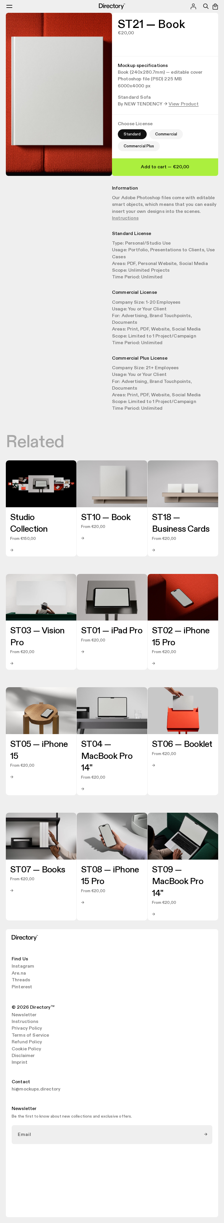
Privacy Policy (27, 1028)
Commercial (166, 134)
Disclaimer (23, 1055)
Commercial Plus (139, 146)
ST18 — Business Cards (181, 523)
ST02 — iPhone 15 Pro (180, 636)
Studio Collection (29, 523)
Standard (132, 134)
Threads (21, 980)
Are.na (19, 973)
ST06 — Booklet (182, 744)
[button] (9, 6)
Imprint (19, 1062)
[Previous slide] (13, 94)
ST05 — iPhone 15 (39, 750)
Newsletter (24, 1015)
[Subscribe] (206, 1134)
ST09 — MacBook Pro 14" (177, 881)
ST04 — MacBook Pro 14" (106, 756)
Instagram (23, 966)
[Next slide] (104, 94)
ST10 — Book (105, 517)
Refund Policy (27, 1042)
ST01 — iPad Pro (111, 631)
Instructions (125, 218)
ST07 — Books (37, 870)
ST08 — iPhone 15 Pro (110, 876)
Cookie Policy (26, 1049)
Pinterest (22, 987)
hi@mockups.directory (36, 1089)
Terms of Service (30, 1035)
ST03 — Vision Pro (37, 636)
